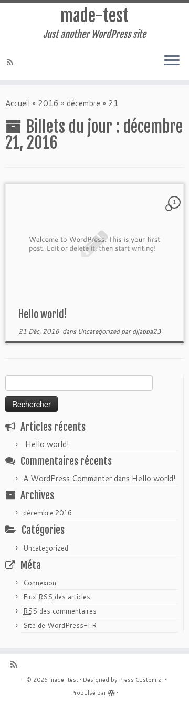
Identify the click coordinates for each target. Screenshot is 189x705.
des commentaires (60, 611)
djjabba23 (146, 331)
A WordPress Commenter (67, 478)
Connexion (39, 582)
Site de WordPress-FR (60, 625)
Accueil (17, 103)
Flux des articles (56, 597)
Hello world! (42, 314)
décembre (83, 103)
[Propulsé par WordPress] (111, 690)
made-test (94, 16)
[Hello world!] (94, 243)
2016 (48, 103)
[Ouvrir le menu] (172, 61)
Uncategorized (99, 331)
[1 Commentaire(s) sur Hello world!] (175, 211)
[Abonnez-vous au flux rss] (11, 62)
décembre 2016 (47, 512)
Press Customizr (141, 680)
